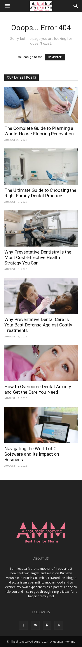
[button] (7, 6)
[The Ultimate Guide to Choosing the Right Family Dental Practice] (41, 166)
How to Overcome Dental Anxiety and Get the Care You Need (37, 389)
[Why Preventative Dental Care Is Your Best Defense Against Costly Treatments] (41, 296)
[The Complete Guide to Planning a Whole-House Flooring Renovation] (41, 105)
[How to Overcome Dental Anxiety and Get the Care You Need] (41, 363)
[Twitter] (58, 625)
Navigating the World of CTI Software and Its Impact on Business (32, 454)
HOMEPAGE (55, 57)
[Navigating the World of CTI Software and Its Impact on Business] (41, 425)
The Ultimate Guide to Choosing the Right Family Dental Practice (40, 193)
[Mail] (35, 625)
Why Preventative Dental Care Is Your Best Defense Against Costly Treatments (38, 325)
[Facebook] (23, 625)
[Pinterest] (47, 625)
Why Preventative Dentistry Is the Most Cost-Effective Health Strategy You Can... (37, 257)
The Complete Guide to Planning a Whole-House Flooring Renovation (39, 131)
